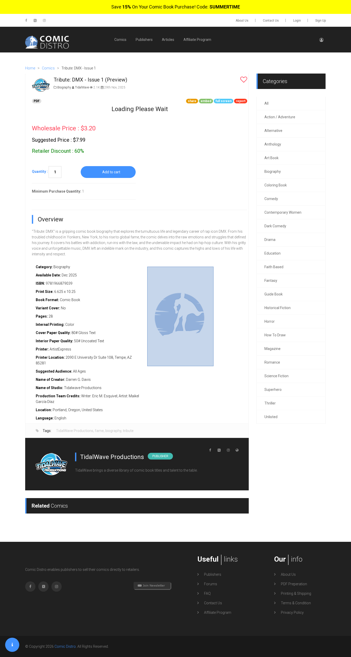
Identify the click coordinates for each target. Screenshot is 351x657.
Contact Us (271, 20)
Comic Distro (65, 646)
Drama (269, 240)
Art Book (271, 158)
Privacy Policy (292, 612)
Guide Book (273, 294)
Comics (120, 40)
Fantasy (270, 280)
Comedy (271, 199)
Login (297, 20)
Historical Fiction (277, 308)
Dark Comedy (275, 226)
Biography (64, 87)
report (240, 101)
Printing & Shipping (296, 593)
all (266, 103)
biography (113, 431)
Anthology (272, 144)
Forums (210, 584)
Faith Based (273, 267)
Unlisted (271, 417)
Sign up (320, 20)
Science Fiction (276, 376)
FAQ (207, 593)
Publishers (144, 40)
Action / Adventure (279, 117)
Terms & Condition (296, 603)
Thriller (270, 403)
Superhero (273, 390)
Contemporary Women (282, 212)
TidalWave (82, 87)
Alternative (273, 131)
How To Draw (275, 335)
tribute (128, 431)
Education (272, 253)
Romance (272, 362)
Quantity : (40, 171)
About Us (242, 20)
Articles (168, 40)
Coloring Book (275, 185)
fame (99, 431)
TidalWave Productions (74, 431)
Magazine (272, 349)
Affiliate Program (197, 40)
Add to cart (111, 172)
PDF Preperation (294, 584)
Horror (269, 321)
